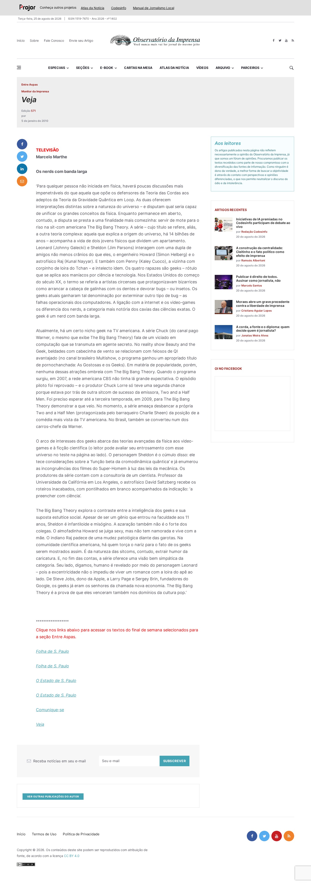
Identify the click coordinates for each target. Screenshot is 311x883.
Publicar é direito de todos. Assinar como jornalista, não (258, 278)
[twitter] (279, 40)
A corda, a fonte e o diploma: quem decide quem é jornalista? (263, 329)
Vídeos (202, 68)
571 (33, 110)
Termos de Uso (44, 834)
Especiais (56, 68)
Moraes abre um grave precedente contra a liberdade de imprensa (262, 303)
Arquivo (223, 68)
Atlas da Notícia (92, 8)
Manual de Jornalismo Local (153, 8)
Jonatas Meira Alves (254, 335)
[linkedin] (22, 169)
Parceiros (250, 68)
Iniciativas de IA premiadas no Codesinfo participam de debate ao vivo (263, 223)
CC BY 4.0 (71, 856)
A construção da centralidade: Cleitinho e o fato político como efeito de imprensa (260, 252)
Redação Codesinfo (254, 231)
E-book (106, 68)
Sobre (34, 40)
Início (21, 40)
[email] (22, 181)
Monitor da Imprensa (35, 91)
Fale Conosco (54, 40)
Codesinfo (118, 8)
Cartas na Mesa (138, 68)
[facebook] (273, 40)
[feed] (292, 40)
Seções (82, 68)
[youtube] (286, 40)
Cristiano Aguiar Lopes (256, 310)
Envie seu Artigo (81, 40)
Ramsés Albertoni (253, 260)
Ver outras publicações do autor (53, 796)
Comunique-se (50, 709)
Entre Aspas (29, 84)
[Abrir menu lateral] (19, 67)
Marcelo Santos (251, 285)
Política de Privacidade (81, 834)
